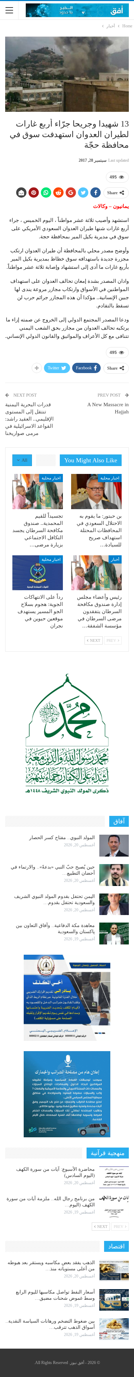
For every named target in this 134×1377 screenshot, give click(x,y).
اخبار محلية (109, 478)
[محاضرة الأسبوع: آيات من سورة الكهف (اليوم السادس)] (114, 1177)
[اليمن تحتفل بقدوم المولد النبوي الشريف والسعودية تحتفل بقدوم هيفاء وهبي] (114, 904)
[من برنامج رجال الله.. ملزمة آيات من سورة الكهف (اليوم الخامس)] (114, 1207)
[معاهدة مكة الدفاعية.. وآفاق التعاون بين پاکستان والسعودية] (114, 933)
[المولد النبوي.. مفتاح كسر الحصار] (114, 846)
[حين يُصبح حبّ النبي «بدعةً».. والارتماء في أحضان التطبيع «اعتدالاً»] (114, 875)
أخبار (115, 559)
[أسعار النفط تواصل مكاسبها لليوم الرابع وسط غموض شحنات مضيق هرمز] (114, 1300)
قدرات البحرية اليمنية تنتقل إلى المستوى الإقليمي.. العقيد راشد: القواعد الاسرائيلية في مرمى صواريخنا (29, 419)
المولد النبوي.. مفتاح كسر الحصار (62, 837)
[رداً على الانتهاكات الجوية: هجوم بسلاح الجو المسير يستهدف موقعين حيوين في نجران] (37, 573)
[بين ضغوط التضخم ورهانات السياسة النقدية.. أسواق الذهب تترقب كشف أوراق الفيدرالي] (114, 1329)
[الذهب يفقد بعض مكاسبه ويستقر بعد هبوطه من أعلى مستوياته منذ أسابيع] (114, 1271)
